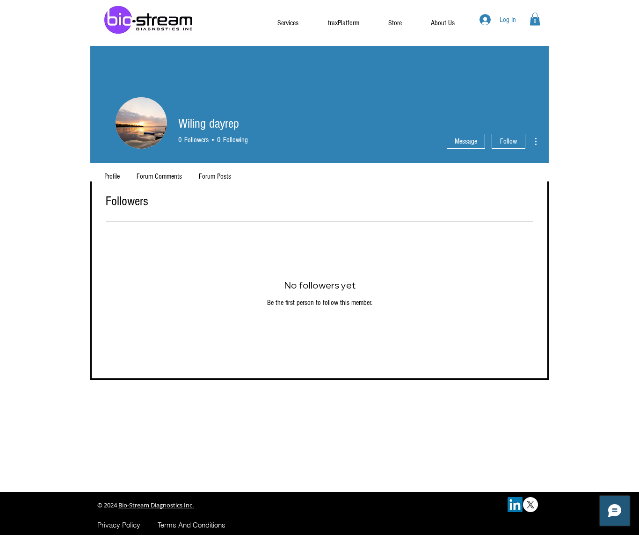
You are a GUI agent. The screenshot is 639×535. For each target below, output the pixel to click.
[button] (535, 19)
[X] (530, 504)
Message (466, 141)
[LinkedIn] (515, 504)
